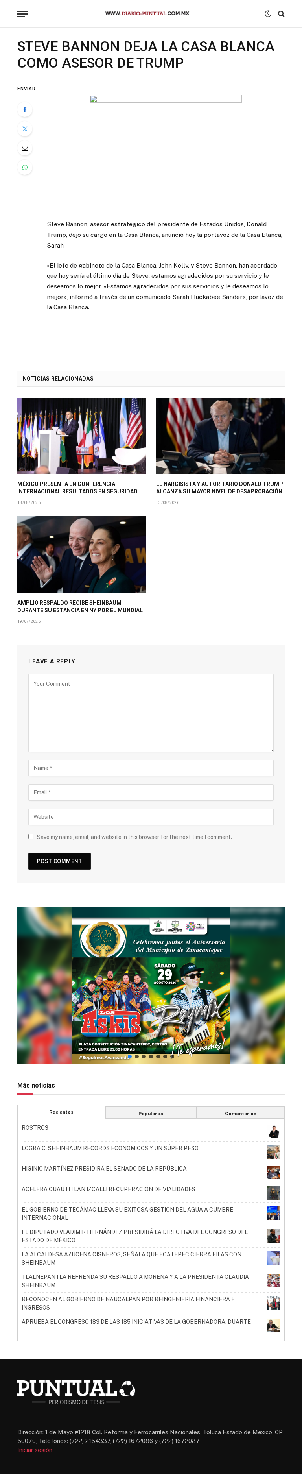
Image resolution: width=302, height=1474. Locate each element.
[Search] (280, 14)
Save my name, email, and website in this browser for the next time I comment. (134, 837)
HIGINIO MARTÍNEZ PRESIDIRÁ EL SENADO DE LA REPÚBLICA (104, 1169)
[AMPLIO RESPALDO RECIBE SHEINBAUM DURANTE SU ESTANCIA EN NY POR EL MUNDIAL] (81, 554)
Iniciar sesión (34, 1449)
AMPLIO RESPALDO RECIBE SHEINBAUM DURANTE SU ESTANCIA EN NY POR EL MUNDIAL (80, 606)
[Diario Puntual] (151, 14)
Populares (150, 1113)
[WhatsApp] (24, 167)
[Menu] (22, 14)
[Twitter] (24, 128)
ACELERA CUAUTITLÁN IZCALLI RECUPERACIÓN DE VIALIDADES (108, 1189)
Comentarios (240, 1113)
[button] (151, 985)
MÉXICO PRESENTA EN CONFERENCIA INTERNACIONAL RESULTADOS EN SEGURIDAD (77, 488)
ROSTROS (35, 1128)
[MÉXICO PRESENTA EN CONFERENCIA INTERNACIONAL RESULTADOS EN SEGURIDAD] (81, 436)
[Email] (24, 147)
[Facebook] (24, 109)
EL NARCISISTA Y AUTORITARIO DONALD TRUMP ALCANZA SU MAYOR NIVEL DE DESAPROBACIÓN (219, 488)
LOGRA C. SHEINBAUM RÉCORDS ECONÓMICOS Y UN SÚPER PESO (110, 1148)
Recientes (61, 1112)
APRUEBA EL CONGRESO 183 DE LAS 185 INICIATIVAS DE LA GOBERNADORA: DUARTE (136, 1322)
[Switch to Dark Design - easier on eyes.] (268, 13)
